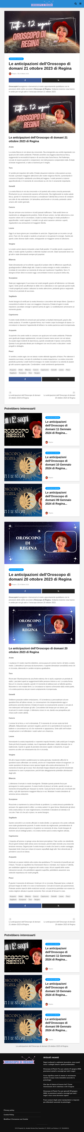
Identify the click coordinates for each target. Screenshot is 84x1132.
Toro (30, 373)
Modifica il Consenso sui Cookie (16, 1119)
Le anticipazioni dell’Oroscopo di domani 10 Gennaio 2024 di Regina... (58, 462)
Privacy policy (9, 1110)
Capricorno (45, 370)
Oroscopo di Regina (16, 58)
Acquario (13, 370)
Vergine (37, 373)
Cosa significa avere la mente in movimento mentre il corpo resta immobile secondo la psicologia (59, 1078)
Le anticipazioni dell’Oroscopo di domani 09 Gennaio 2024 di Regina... (58, 498)
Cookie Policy (9, 1115)
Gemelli (53, 370)
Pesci (68, 370)
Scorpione (22, 373)
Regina (14, 73)
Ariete (21, 370)
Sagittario (13, 373)
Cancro (35, 370)
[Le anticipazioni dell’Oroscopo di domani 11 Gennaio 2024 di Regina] (23, 429)
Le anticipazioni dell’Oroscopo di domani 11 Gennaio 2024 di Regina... (58, 427)
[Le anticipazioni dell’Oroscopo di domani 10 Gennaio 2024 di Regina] (23, 465)
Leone (61, 370)
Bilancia (28, 370)
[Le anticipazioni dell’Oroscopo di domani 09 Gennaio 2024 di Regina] (23, 500)
